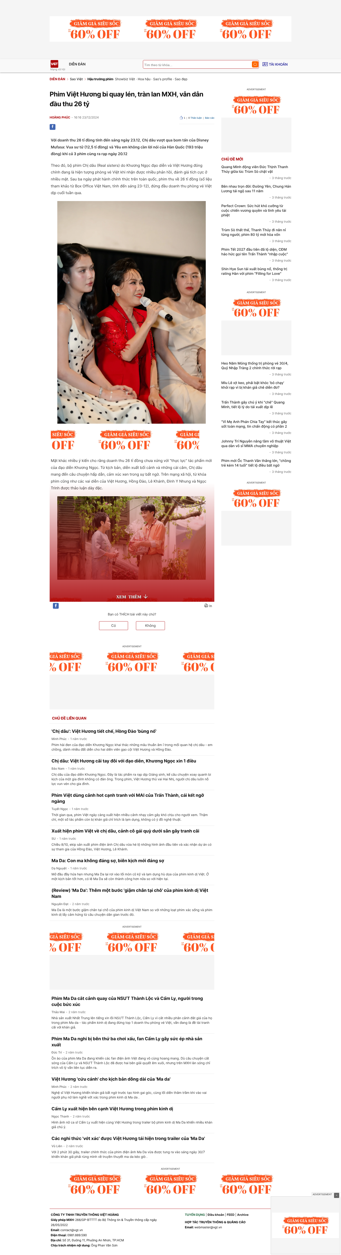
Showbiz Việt (125, 79)
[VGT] (54, 64)
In (210, 606)
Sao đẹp (181, 79)
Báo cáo (209, 118)
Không (150, 625)
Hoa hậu (144, 79)
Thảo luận (195, 118)
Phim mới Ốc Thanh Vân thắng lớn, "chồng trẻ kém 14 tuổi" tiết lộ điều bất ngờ (256, 466)
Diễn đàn (77, 64)
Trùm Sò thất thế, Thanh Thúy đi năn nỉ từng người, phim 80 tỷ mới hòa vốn (256, 235)
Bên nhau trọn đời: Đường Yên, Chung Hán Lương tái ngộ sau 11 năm (256, 191)
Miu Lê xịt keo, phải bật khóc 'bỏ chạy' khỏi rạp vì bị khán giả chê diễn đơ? (256, 388)
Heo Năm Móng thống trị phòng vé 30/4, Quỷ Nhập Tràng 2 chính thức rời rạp (256, 368)
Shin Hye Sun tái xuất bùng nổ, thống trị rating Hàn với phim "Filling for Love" (256, 274)
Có (113, 625)
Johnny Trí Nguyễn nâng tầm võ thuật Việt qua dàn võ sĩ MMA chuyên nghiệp (256, 446)
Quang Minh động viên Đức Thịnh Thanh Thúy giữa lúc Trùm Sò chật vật (256, 172)
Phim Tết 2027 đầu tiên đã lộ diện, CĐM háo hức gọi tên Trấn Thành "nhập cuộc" (256, 255)
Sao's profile (162, 79)
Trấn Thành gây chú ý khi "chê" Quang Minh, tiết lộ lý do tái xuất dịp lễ (256, 407)
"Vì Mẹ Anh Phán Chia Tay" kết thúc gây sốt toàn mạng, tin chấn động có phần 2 (256, 427)
